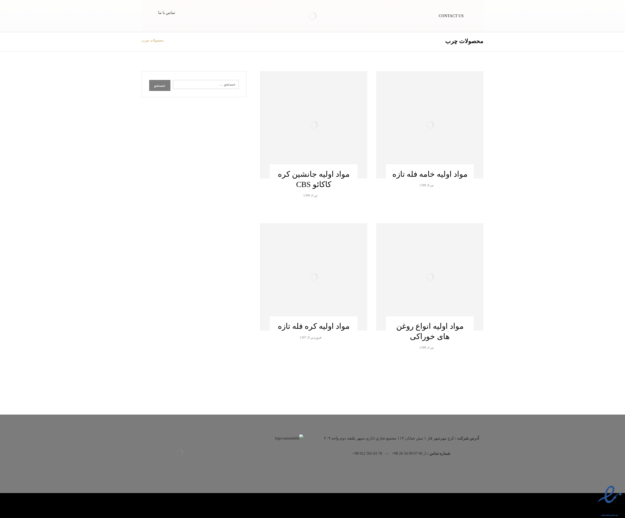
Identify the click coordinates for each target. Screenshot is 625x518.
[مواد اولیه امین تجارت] (312, 16)
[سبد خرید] (188, 10)
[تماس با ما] (168, 9)
